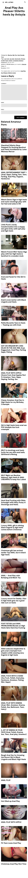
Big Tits (15, 55)
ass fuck (6, 59)
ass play (12, 59)
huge (6, 60)
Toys (2, 57)
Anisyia (24, 64)
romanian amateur (18, 60)
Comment (4, 83)
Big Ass (10, 55)
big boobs (18, 59)
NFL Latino (9, 2)
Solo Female (20, 55)
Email (3, 109)
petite (10, 60)
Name (3, 102)
